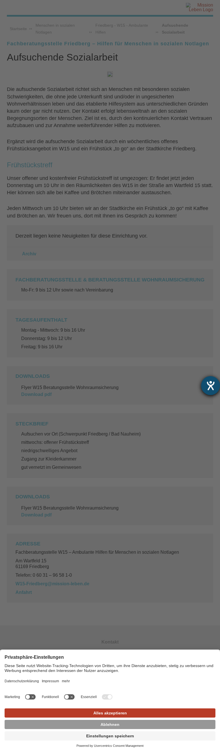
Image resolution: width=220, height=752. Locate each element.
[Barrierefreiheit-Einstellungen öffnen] (210, 385)
